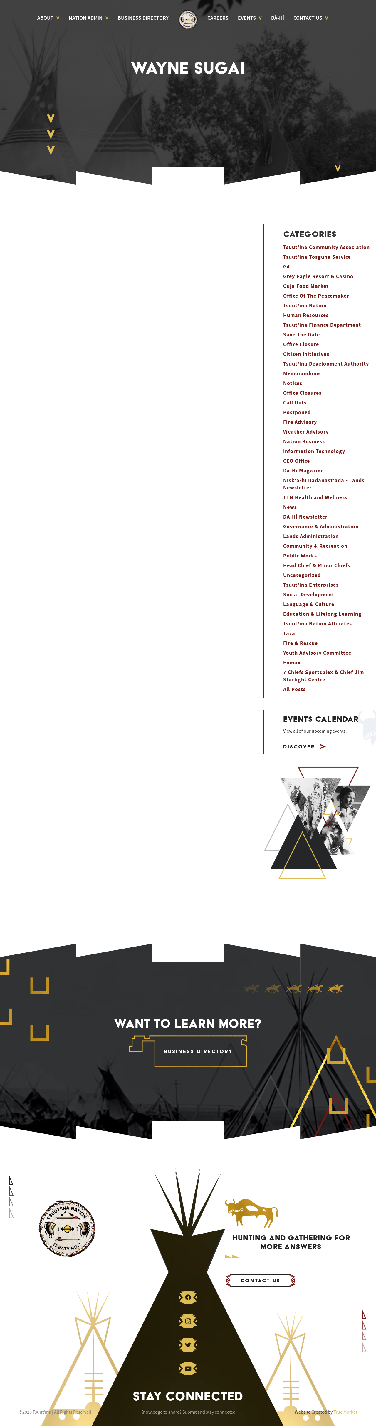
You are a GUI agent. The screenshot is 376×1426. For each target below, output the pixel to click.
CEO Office (296, 461)
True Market (345, 1412)
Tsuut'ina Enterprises (311, 585)
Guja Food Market (306, 286)
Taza (289, 633)
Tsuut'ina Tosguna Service (317, 257)
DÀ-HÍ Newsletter (305, 517)
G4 (286, 266)
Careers (218, 18)
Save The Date (301, 334)
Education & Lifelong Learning (322, 614)
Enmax (292, 662)
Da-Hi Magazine (303, 470)
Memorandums (302, 373)
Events (247, 18)
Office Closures (302, 393)
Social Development (308, 594)
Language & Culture (308, 604)
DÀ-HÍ (277, 18)
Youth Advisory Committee (317, 653)
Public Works (300, 556)
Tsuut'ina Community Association (326, 247)
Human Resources (306, 315)
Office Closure (301, 344)
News (290, 507)
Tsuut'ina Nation (305, 305)
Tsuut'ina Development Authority (326, 364)
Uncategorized (302, 575)
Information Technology (314, 451)
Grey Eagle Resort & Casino (318, 276)
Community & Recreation (315, 546)
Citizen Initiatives (306, 354)
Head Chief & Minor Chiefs (316, 565)
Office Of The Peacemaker (316, 296)
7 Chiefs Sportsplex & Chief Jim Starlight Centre (323, 676)
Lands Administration (311, 536)
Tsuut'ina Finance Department (322, 325)
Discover (299, 746)
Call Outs (295, 402)
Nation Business (304, 441)
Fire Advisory (300, 422)
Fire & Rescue (300, 643)
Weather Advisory (306, 432)
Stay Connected (188, 1396)
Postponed (297, 412)
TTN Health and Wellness (315, 497)
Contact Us (307, 18)
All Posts (294, 689)
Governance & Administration (321, 526)
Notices (292, 383)
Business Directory (143, 18)
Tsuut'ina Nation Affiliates (317, 623)
